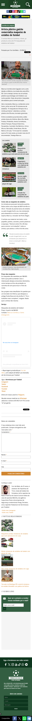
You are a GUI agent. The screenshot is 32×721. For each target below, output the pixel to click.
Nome (4, 455)
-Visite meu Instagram (8, 510)
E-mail (4, 461)
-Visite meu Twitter (7, 512)
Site (2, 467)
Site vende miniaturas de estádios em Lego (15, 569)
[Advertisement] (16, 632)
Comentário (5, 432)
